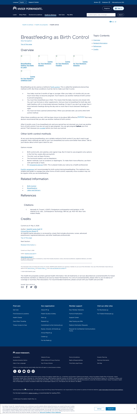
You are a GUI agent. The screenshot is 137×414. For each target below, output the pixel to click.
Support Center (34, 2)
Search (121, 14)
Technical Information (103, 360)
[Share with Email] (22, 287)
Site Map (99, 363)
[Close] (134, 409)
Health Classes (17, 317)
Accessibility (16, 357)
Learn (15, 14)
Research (44, 321)
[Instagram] (33, 371)
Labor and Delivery (34, 190)
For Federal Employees (104, 313)
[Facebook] (19, 371)
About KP (44, 310)
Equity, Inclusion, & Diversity (50, 329)
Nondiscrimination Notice (20, 360)
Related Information (28, 245)
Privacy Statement (56, 412)
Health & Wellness (50, 14)
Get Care (62, 14)
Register (107, 8)
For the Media (45, 340)
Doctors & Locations (35, 14)
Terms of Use (30, 268)
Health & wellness (27, 25)
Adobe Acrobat (32, 393)
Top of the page (26, 238)
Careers (43, 336)
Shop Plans (22, 14)
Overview (96, 40)
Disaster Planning (102, 357)
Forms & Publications (75, 313)
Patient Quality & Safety (48, 313)
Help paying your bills (118, 2)
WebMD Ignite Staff (30, 253)
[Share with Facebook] (26, 287)
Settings (99, 408)
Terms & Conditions (74, 357)
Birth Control (31, 186)
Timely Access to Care (20, 325)
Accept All (110, 408)
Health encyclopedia (41, 25)
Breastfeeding (32, 188)
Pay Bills (70, 14)
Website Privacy (45, 357)
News (43, 317)
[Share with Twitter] (31, 287)
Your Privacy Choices (47, 363)
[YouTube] (23, 371)
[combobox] (101, 15)
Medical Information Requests (78, 325)
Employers (105, 2)
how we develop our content (57, 268)
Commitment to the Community (51, 325)
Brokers (96, 2)
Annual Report (45, 333)
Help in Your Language (19, 363)
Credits (95, 49)
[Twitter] (14, 371)
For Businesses (102, 310)
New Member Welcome (76, 310)
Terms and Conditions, (45, 412)
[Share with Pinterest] (35, 287)
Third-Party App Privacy (75, 363)
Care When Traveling (19, 321)
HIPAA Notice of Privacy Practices (50, 360)
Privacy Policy (41, 268)
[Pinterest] (28, 371)
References (97, 46)
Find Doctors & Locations (21, 313)
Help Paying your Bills (76, 321)
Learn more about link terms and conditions (111, 389)
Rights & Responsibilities (76, 360)
